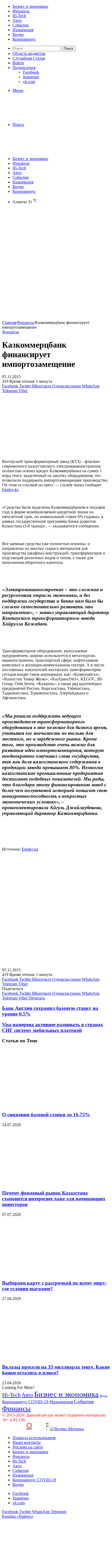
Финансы (21, 11)
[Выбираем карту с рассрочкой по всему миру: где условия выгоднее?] (53, 1273)
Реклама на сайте (28, 1447)
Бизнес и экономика (30, 6)
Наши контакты (27, 1442)
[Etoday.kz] (41, 115)
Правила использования (34, 1438)
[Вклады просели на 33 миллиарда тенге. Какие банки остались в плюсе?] (53, 1357)
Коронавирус (24, 39)
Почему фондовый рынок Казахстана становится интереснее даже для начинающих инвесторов (53, 1198)
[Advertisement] (56, 264)
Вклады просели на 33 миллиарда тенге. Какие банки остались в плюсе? (56, 1369)
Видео (18, 34)
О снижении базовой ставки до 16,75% (46, 1114)
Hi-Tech (19, 16)
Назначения (23, 30)
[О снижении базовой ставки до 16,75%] (53, 1104)
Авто (17, 20)
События (20, 25)
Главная (9, 322)
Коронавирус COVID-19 (25, 1401)
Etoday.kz (10, 489)
